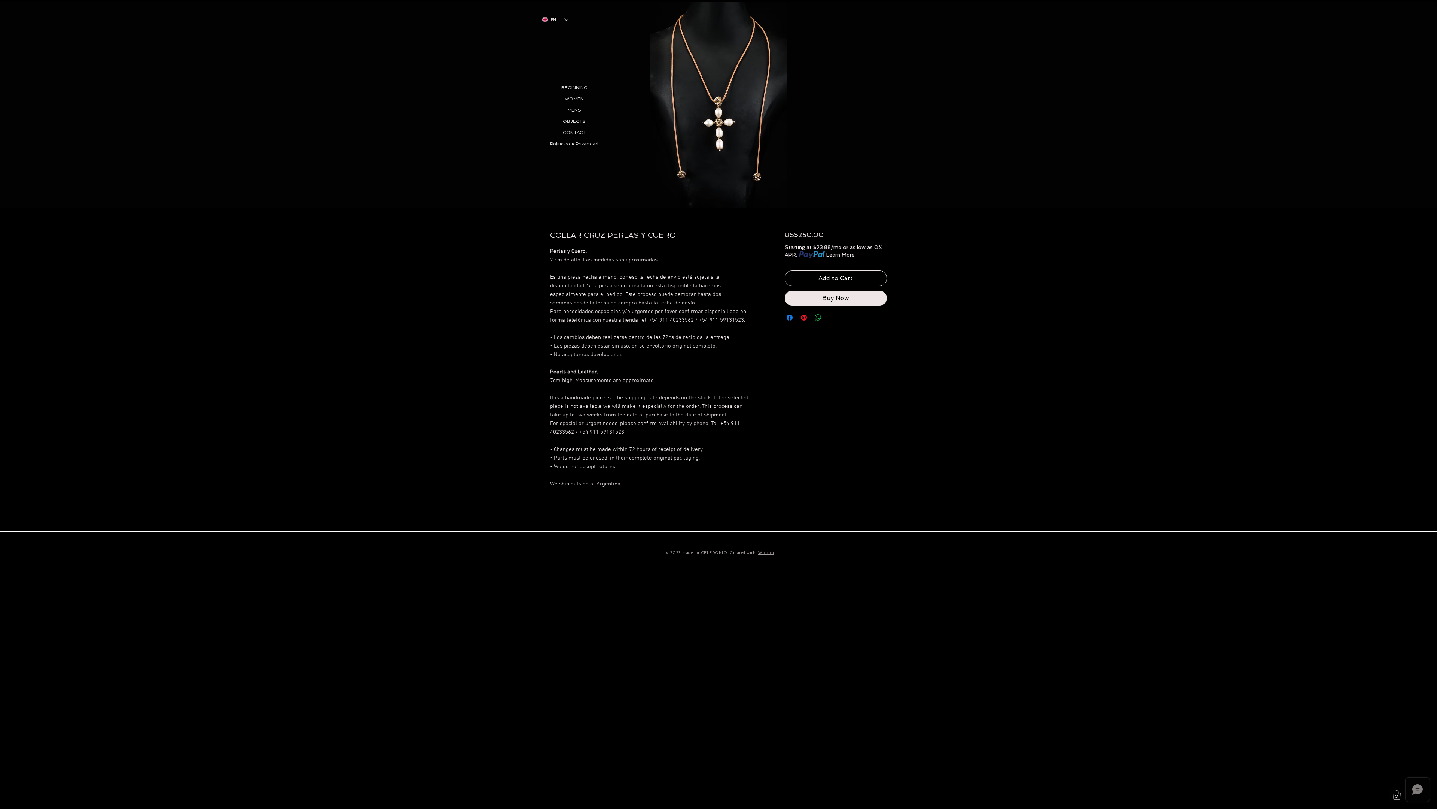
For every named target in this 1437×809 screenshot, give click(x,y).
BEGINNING (574, 87)
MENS (574, 110)
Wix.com (766, 553)
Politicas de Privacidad (574, 143)
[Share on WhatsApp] (818, 317)
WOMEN (574, 98)
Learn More (840, 255)
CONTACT (574, 132)
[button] (1397, 795)
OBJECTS (574, 121)
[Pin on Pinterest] (803, 317)
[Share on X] (832, 317)
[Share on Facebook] (789, 317)
